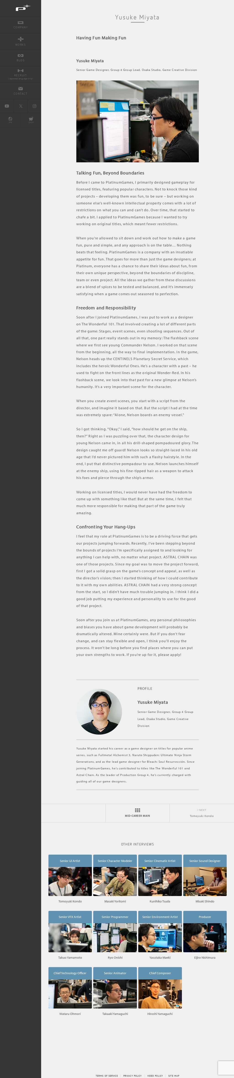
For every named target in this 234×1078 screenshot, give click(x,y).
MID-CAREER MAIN (137, 815)
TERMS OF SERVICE (107, 1075)
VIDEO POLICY (155, 1075)
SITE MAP (173, 1075)
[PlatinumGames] (20, 8)
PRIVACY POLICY (132, 1075)
